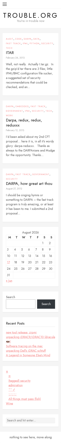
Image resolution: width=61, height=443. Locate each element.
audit (9, 38)
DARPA (28, 38)
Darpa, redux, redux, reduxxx (24, 123)
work (9, 115)
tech (9, 48)
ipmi (25, 43)
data (36, 38)
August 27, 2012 (14, 188)
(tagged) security (19, 381)
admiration (15, 385)
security (47, 43)
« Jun (9, 281)
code (18, 38)
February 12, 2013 (15, 130)
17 (8, 262)
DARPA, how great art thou (29, 183)
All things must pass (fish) (24, 399)
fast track (13, 43)
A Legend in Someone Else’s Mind (28, 355)
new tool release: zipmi (21, 332)
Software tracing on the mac (24, 346)
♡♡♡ (12, 394)
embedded (22, 106)
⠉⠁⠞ (11, 390)
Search (10, 297)
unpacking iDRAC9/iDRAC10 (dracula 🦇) (30, 339)
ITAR (10, 52)
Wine (9, 403)
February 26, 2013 (15, 57)
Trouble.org (30, 15)
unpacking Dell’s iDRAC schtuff (26, 351)
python (34, 43)
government (14, 111)
